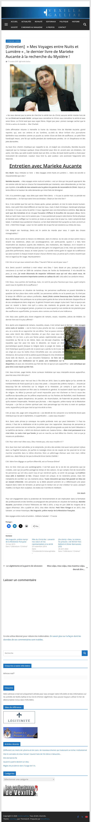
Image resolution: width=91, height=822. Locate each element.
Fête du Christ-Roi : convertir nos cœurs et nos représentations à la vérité (43, 541)
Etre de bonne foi (10, 758)
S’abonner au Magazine (31, 27)
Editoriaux (51, 21)
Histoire (76, 21)
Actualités (26, 21)
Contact (62, 27)
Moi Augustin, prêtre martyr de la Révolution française (17, 540)
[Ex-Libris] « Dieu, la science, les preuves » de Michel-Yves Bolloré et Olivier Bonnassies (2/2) (69, 543)
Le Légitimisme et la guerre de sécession (24, 566)
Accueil (14, 21)
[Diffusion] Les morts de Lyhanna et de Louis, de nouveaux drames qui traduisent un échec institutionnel (45, 750)
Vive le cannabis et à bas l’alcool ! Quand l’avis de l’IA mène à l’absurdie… (32, 754)
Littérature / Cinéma (13, 41)
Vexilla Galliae (25, 61)
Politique (64, 21)
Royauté (38, 21)
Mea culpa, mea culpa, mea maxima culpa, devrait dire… (66, 568)
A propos (50, 27)
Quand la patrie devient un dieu (16, 762)
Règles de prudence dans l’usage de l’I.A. (19, 766)
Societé (14, 27)
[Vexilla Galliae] (45, 8)
